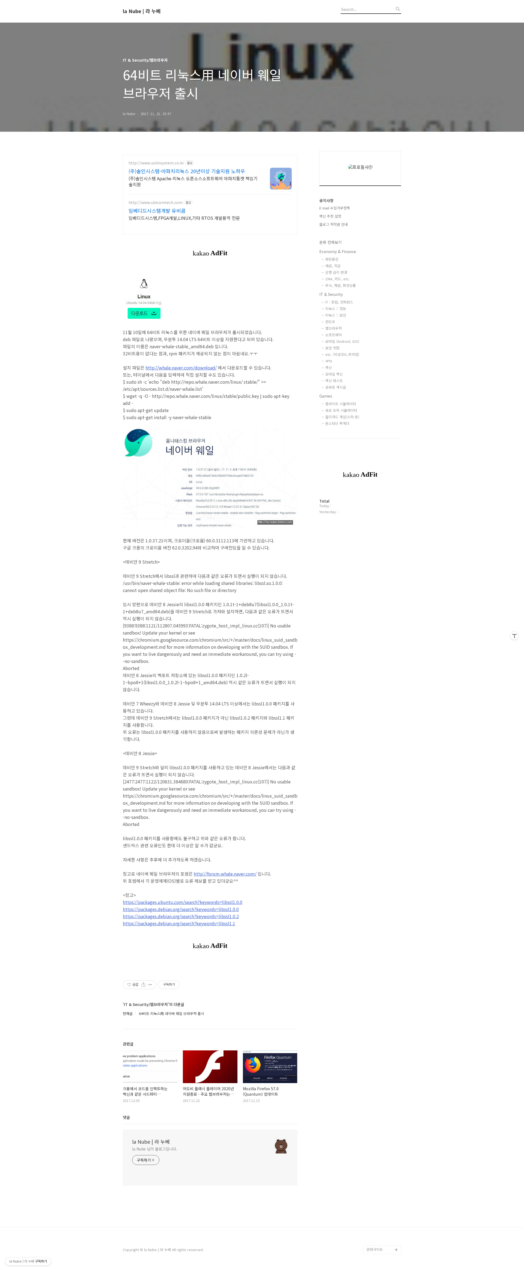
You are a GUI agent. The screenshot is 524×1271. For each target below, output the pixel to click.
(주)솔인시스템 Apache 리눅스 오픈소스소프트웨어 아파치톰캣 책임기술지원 (193, 181)
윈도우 (330, 321)
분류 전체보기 (330, 242)
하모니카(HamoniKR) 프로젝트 (383, 1106)
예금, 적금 (333, 265)
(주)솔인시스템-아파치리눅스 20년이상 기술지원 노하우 (187, 171)
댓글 (126, 1117)
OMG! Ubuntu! (378, 1022)
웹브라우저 (333, 328)
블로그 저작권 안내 (333, 224)
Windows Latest (380, 1040)
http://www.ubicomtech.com (156, 202)
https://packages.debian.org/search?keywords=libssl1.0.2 (181, 916)
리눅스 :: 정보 (335, 308)
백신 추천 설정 (330, 216)
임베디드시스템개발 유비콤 (157, 210)
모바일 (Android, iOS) (342, 341)
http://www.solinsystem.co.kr (156, 163)
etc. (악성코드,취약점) (342, 354)
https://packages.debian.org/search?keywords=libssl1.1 (179, 923)
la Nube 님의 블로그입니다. (154, 1149)
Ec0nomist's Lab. (381, 1179)
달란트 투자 (375, 1240)
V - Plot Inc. (376, 1232)
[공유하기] (143, 985)
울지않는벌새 (376, 1066)
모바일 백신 (334, 374)
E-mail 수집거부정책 (334, 208)
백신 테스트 (334, 380)
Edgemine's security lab (384, 1167)
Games (325, 396)
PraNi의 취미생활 (380, 1118)
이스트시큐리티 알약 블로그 (382, 1053)
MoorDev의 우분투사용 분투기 (383, 1132)
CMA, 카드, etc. (337, 278)
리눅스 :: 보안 (335, 315)
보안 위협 (332, 347)
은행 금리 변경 (336, 272)
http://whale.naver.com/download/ (181, 367)
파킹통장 (331, 259)
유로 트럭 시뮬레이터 (341, 410)
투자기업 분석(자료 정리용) (383, 1219)
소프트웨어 (333, 334)
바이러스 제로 (377, 1005)
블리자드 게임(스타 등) (342, 416)
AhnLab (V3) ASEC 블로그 (383, 1088)
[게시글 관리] (150, 985)
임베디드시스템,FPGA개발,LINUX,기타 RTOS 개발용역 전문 (184, 218)
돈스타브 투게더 (337, 423)
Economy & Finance (337, 251)
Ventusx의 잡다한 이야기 (382, 1202)
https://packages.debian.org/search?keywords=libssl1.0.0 (181, 909)
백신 (328, 367)
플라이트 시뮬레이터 (340, 403)
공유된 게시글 (335, 387)
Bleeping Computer (383, 1014)
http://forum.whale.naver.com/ (225, 873)
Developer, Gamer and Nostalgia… (382, 1149)
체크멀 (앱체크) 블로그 (384, 1075)
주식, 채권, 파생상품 (340, 285)
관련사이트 (375, 1249)
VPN (328, 360)
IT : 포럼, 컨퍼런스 (339, 302)
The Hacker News (381, 1031)
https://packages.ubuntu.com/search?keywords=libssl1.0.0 (182, 902)
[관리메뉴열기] (514, 636)
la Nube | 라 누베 (142, 11)
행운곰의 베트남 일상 (382, 1188)
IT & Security (331, 294)
